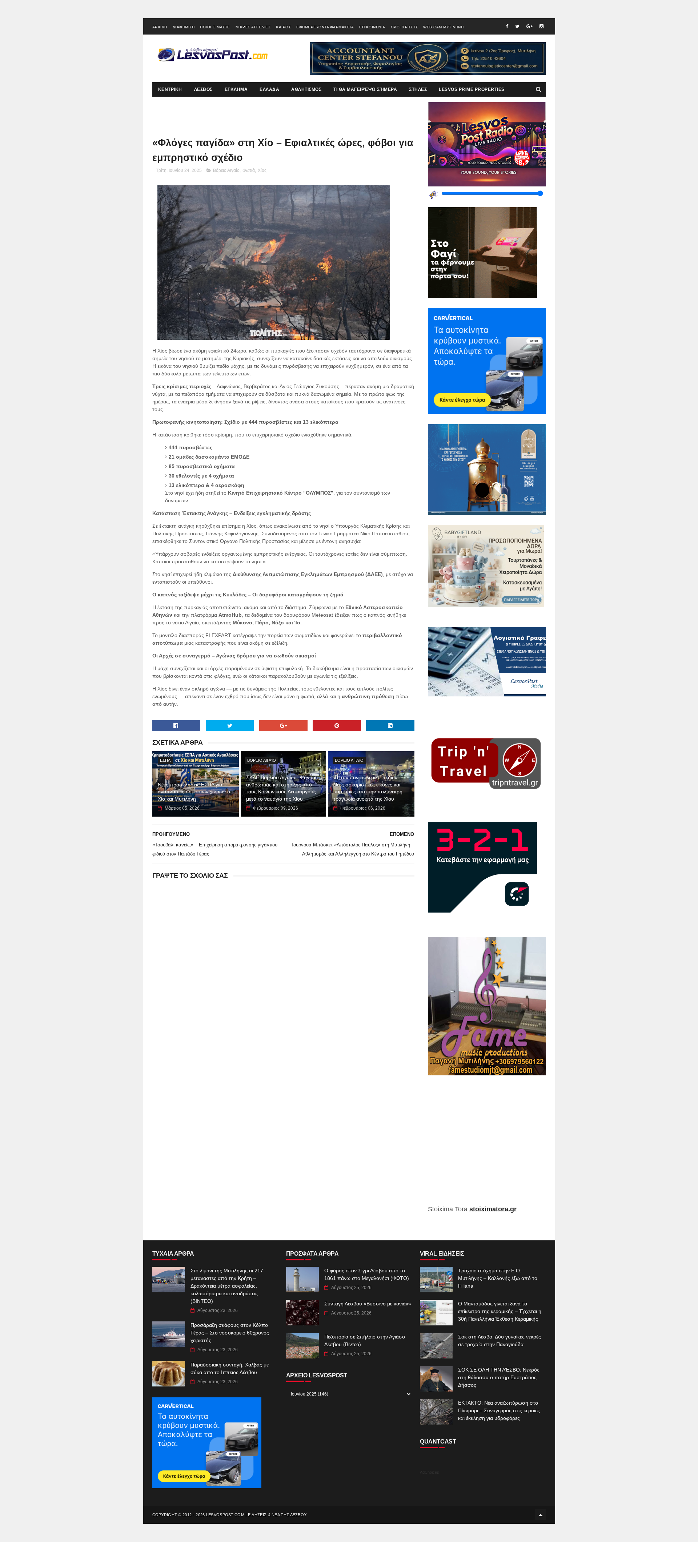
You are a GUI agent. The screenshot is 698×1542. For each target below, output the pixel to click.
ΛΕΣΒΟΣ (203, 89)
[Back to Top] (540, 1514)
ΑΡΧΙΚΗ (159, 27)
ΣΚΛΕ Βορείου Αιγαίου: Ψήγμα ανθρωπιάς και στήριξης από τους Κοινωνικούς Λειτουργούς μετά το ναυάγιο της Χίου (281, 788)
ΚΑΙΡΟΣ (283, 27)
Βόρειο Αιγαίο (226, 170)
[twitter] (517, 26)
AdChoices (429, 1472)
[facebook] (507, 26)
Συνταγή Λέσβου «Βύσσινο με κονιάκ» (367, 1304)
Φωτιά (248, 170)
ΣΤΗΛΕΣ (418, 89)
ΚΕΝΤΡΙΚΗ (170, 89)
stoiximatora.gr (493, 1209)
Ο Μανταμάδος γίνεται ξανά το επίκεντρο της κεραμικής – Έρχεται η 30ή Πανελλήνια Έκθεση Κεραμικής (499, 1311)
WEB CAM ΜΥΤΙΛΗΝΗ (443, 27)
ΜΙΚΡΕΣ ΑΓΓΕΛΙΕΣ (253, 27)
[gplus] (529, 26)
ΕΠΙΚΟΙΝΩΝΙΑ (372, 27)
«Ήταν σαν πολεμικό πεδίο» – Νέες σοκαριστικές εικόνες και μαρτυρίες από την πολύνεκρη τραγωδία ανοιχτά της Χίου (367, 788)
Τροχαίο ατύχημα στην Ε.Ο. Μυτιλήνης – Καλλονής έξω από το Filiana (497, 1278)
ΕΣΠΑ (165, 760)
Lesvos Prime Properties (472, 89)
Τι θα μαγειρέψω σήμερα (365, 89)
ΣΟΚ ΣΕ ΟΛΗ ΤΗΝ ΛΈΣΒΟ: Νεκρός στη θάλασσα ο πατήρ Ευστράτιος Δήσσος (498, 1377)
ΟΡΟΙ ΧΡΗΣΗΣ (404, 27)
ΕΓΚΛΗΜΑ (236, 89)
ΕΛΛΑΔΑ (269, 89)
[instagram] (541, 26)
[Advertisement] (487, 1145)
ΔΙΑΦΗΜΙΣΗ (184, 27)
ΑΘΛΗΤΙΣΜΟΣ (306, 89)
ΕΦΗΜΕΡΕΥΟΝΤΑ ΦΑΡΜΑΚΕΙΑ (325, 27)
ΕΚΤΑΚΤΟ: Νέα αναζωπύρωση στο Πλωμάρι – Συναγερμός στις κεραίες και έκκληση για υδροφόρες (499, 1410)
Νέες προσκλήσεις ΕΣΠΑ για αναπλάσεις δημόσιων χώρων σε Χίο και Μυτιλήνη (195, 792)
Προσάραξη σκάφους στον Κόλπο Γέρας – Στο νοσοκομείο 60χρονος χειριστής (229, 1332)
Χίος (262, 170)
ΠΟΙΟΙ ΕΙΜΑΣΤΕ (215, 27)
